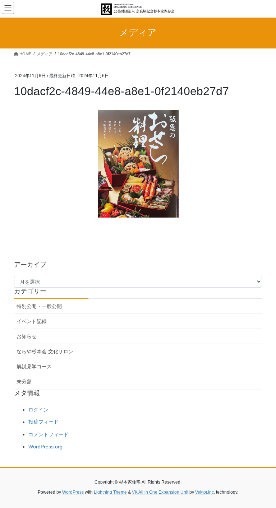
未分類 (24, 382)
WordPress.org (45, 446)
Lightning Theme (110, 492)
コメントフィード (48, 434)
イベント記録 (32, 321)
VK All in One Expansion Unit (160, 492)
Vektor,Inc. (205, 492)
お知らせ (27, 336)
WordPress (73, 492)
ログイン (38, 410)
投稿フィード (43, 422)
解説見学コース (34, 366)
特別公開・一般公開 (39, 306)
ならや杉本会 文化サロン (45, 351)
